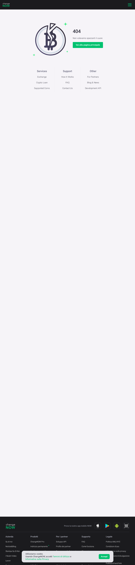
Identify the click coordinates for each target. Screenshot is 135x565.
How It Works (67, 77)
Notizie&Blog (11, 546)
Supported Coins (42, 88)
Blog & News (93, 82)
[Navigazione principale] (129, 4)
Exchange (42, 77)
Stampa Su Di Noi (13, 551)
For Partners (93, 77)
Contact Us (67, 88)
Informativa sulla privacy (116, 551)
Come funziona (88, 546)
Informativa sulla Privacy (37, 559)
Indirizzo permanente (39, 546)
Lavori (8, 561)
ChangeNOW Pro (37, 542)
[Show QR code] (126, 526)
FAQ (67, 82)
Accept (104, 556)
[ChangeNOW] (6, 5)
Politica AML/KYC (113, 542)
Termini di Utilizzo (61, 556)
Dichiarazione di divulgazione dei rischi (117, 557)
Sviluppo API (61, 542)
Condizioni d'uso (112, 546)
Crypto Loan (42, 82)
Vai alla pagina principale (88, 45)
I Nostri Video (11, 556)
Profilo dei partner (63, 546)
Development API (93, 88)
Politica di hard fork (114, 563)
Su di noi (9, 542)
